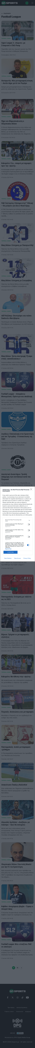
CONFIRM (10, 552)
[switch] (28, 524)
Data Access (17, 558)
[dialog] (17, 524)
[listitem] (17, 520)
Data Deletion (8, 558)
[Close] (31, 489)
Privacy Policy (27, 558)
